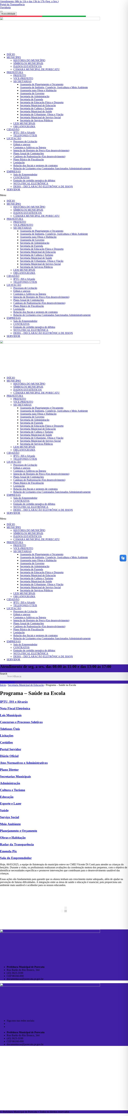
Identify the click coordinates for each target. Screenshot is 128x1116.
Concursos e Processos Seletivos (21, 722)
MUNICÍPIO (14, 57)
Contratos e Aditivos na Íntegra (29, 147)
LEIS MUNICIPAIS (24, 123)
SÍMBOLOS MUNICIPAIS (28, 63)
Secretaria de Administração (34, 96)
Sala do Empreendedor (25, 174)
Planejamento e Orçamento (18, 830)
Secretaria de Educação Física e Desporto (42, 102)
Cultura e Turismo (12, 790)
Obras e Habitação (13, 837)
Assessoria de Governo (32, 93)
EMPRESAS (14, 171)
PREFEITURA (15, 72)
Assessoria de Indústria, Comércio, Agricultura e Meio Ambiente (54, 87)
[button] (64, 195)
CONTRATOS (21, 177)
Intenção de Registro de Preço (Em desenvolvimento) (41, 150)
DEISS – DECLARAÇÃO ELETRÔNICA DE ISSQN (43, 186)
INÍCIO (11, 54)
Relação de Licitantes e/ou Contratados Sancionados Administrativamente (52, 168)
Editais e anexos (21, 144)
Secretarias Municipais (15, 776)
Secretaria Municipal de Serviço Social (40, 117)
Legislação (19, 162)
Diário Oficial (9, 756)
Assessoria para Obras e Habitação (38, 90)
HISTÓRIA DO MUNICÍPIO (29, 60)
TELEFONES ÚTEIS (25, 135)
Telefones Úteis (10, 729)
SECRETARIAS (22, 81)
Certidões (6, 742)
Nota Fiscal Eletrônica (15, 708)
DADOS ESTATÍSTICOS (27, 66)
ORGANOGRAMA (24, 126)
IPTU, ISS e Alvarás (24, 132)
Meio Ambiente (10, 824)
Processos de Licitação (25, 141)
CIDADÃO (13, 129)
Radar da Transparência (17, 844)
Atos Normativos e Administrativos (24, 763)
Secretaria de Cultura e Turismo (36, 108)
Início (3, 685)
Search (3, 673)
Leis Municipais (11, 715)
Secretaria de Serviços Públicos (36, 120)
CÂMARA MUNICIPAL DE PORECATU (36, 69)
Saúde (4, 810)
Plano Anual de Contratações (28, 153)
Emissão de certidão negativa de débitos (34, 180)
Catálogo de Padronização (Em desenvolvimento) (39, 156)
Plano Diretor (9, 769)
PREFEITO (19, 75)
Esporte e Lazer (10, 803)
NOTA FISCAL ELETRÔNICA (30, 183)
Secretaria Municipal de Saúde (36, 111)
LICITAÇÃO (14, 138)
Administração (10, 783)
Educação (7, 797)
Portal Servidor (10, 749)
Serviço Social (9, 817)
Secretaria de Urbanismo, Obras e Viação (41, 114)
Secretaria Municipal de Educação (38, 105)
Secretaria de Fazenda (31, 99)
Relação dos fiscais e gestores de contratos (35, 165)
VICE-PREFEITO (23, 78)
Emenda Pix (8, 851)
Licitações (6, 735)
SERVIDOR (13, 189)
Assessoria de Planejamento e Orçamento (41, 84)
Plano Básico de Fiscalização (28, 159)
